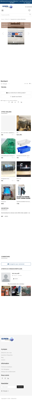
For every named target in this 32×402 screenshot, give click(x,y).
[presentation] (3, 33)
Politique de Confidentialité (8, 371)
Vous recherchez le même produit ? (16, 92)
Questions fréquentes (7, 355)
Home (2, 19)
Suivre (16, 278)
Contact (3, 360)
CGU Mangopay (5, 369)
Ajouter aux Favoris (17, 96)
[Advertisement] (16, 63)
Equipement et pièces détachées (18, 19)
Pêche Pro (7, 19)
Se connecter (28, 7)
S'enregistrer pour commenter (16, 264)
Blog (2, 357)
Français (27, 3)
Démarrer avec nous (6, 352)
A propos (4, 349)
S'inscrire (20, 387)
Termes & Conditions (6, 367)
